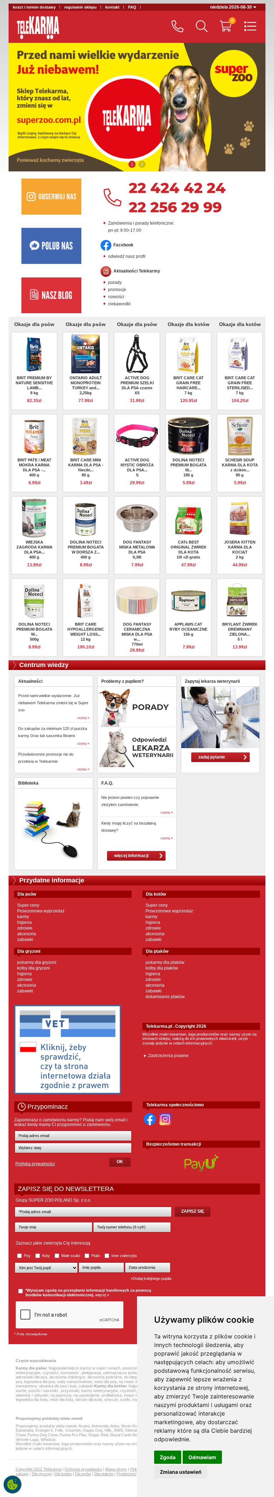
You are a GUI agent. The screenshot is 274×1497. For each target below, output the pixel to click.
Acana (84, 1426)
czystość (50, 1373)
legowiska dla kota (31, 1399)
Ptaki (95, 1255)
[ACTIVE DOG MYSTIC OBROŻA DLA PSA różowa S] (137, 436)
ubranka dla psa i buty (58, 1386)
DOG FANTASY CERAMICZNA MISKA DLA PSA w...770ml (137, 634)
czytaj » (83, 718)
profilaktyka (112, 1395)
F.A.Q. (107, 783)
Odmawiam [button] (202, 1457)
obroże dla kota (88, 1399)
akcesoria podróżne (104, 1377)
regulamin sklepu (80, 7)
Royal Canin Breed (126, 1435)
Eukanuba (24, 1430)
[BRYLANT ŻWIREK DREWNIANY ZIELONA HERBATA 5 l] (239, 600)
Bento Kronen (133, 1426)
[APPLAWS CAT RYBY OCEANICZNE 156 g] (188, 600)
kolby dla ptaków (162, 968)
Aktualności (30, 681)
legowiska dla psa (39, 1382)
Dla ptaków (103, 1474)
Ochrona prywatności (83, 1469)
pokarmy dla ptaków (165, 962)
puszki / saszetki (44, 1390)
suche (21, 1390)
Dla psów (83, 1474)
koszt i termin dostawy (34, 7)
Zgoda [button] (168, 1457)
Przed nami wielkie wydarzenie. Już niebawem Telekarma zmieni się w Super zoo (53, 703)
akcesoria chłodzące (67, 1377)
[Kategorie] (248, 27)
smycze (111, 1399)
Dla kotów (63, 1474)
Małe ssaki (70, 1255)
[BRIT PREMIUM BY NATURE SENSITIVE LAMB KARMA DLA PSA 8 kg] (34, 353)
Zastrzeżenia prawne (168, 1055)
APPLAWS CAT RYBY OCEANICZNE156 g (188, 629)
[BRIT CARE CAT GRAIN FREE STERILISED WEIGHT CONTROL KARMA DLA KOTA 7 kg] (239, 353)
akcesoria (26, 933)
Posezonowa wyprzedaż (41, 910)
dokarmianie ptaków (165, 996)
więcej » (102, 1295)
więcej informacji (131, 855)
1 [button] (132, 164)
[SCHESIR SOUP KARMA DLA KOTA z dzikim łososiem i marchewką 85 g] (239, 436)
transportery (26, 1386)
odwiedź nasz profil (127, 256)
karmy (23, 916)
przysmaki (70, 1390)
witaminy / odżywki (32, 1395)
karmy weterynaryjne (99, 1390)
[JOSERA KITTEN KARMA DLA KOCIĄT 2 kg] (239, 518)
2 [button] (142, 164)
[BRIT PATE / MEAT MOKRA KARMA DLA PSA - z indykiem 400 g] (34, 436)
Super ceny (28, 905)
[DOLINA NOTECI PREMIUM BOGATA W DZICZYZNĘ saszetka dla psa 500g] (34, 600)
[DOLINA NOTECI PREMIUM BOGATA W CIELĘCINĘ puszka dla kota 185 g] (188, 436)
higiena (24, 922)
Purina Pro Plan (73, 1435)
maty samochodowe (74, 1382)
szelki (125, 1399)
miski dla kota (61, 1399)
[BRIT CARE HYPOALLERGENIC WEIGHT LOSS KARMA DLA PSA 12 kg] (85, 600)
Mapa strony (116, 1469)
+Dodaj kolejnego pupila (151, 1278)
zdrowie (24, 928)
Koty (46, 1255)
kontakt (112, 7)
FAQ (132, 7)
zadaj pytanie (211, 757)
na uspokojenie (86, 1395)
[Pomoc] (175, 27)
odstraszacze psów (120, 1373)
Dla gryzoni (41, 1474)
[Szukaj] (200, 27)
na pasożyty (60, 1395)
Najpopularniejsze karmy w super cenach (84, 1368)
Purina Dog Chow (42, 1435)
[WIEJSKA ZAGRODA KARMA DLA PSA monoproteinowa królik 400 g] (34, 518)
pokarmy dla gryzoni (36, 962)
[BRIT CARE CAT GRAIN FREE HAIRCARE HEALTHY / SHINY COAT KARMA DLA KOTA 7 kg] (188, 355)
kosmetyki (70, 1373)
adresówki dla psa (31, 1377)
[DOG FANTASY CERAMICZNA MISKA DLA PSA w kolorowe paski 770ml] (137, 600)
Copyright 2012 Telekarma (38, 1469)
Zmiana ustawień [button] (181, 1472)
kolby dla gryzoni (33, 968)
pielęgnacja (91, 1373)
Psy (27, 1255)
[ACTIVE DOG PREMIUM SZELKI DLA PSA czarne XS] (137, 353)
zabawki (25, 939)
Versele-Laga (27, 1439)
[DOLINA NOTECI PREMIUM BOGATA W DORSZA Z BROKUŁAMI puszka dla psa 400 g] (85, 518)
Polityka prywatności (35, 1163)
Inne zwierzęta (123, 1255)
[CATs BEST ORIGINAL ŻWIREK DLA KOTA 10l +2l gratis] (188, 518)
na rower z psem (133, 1382)
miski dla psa (105, 1382)
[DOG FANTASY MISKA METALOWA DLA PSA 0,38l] (137, 518)
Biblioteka (28, 783)
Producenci (126, 1474)
